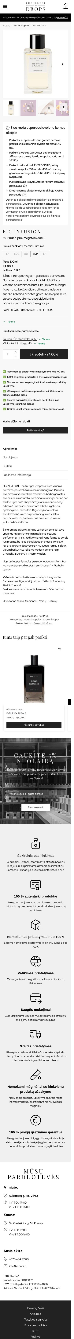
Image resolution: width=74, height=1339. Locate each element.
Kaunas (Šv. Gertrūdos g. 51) (20, 339)
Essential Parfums (33, 246)
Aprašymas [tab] (10, 448)
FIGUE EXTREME (16, 713)
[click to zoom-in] (37, 64)
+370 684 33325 (19, 1259)
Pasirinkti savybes (34, 725)
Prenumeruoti (35, 807)
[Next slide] (62, 64)
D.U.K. (35, 1331)
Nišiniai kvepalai (21, 25)
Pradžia (6, 25)
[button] (65, 6)
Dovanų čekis (35, 1308)
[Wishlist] (59, 649)
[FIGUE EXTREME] (34, 674)
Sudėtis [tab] (7, 466)
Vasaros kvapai (50, 619)
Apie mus (35, 1314)
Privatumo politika (35, 1325)
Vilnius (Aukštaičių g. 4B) (17, 343)
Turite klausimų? (35, 430)
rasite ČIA (63, 17)
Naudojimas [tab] (10, 457)
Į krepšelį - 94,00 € (44, 354)
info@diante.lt (17, 1266)
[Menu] (8, 7)
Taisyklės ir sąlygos (35, 1319)
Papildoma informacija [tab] (17, 475)
